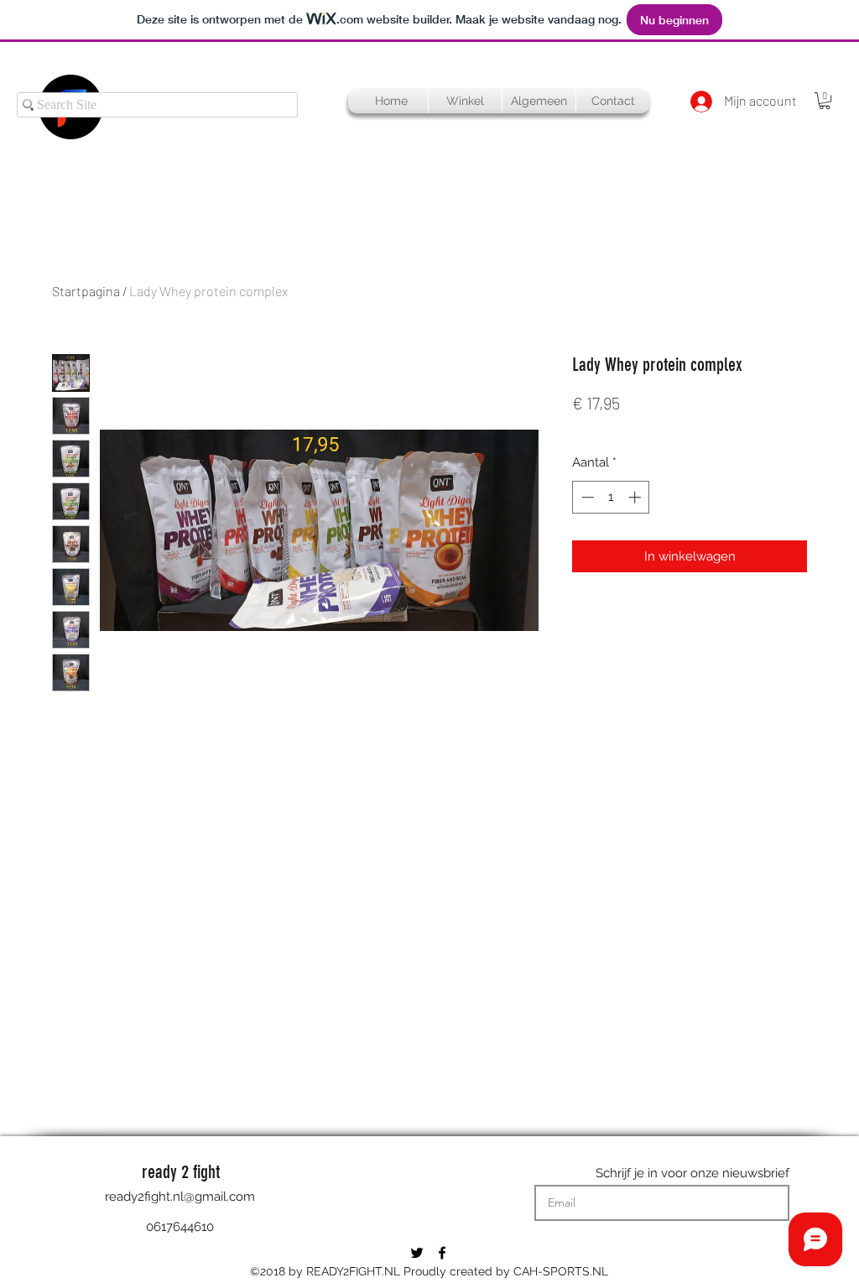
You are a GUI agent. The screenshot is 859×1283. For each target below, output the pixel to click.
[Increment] (636, 497)
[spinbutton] (611, 497)
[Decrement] (586, 497)
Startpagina (86, 291)
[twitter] (417, 1252)
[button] (825, 100)
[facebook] (442, 1252)
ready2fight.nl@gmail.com (180, 1196)
